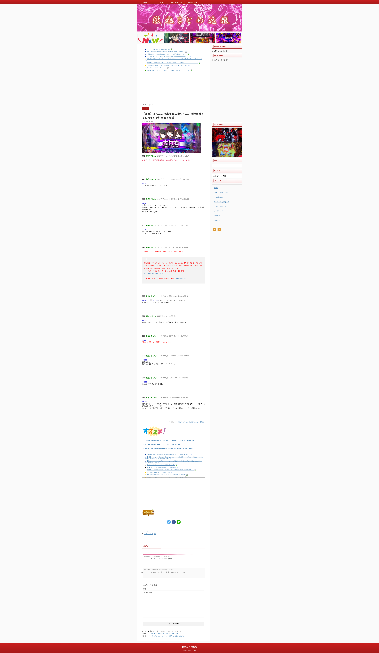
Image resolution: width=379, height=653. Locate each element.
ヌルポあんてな (219, 197)
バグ (145, 534)
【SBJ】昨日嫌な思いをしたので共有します (158, 472)
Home (145, 2)
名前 (144, 589)
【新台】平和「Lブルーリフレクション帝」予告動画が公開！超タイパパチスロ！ (168, 70)
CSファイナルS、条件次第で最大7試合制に (158, 49)
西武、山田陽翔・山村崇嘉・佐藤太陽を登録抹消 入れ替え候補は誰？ (165, 51)
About (161, 2)
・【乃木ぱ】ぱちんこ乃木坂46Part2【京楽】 (189, 422)
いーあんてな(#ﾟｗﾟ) (221, 202)
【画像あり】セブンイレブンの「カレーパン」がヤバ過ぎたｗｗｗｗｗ (165, 477)
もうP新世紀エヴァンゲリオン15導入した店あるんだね (166, 636)
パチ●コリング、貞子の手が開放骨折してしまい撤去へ (161, 467)
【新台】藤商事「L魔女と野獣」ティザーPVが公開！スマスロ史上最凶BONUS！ (168, 454)
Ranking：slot (192, 2)
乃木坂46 (150, 534)
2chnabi (217, 216)
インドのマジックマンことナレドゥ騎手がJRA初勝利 (161, 465)
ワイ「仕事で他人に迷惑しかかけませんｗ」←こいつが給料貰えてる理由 (166, 474)
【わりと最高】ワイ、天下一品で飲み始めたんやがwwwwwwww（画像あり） (168, 56)
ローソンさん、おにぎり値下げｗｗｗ (157, 68)
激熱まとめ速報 (189, 646)
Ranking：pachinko (176, 2)
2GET (216, 188)
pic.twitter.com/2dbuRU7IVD (154, 274)
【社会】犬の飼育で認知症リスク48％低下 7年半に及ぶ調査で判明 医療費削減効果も (170, 470)
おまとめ (217, 220)
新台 (155, 534)
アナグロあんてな (220, 206)
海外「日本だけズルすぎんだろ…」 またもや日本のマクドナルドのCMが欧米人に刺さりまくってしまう (174, 59)
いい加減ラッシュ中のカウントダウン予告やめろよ (165, 634)
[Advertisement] (173, 88)
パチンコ (146, 531)
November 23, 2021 (183, 278)
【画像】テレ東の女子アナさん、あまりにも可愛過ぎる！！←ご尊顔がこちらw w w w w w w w (172, 63)
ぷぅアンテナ (218, 211)
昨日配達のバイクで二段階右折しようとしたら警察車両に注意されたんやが (167, 54)
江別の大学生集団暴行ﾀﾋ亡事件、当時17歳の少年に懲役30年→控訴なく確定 (167, 65)
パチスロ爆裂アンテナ (221, 192)
